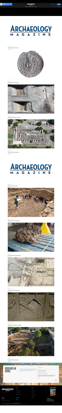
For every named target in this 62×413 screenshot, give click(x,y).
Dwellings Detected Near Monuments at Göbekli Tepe (14, 325)
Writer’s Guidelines (18, 391)
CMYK (59, 403)
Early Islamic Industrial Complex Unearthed (13, 360)
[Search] (1, 6)
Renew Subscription (53, 4)
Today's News (17, 397)
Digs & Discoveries (33, 391)
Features (32, 389)
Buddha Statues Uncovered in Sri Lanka (13, 186)
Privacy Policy (3, 398)
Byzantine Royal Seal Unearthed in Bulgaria (13, 82)
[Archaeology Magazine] (7, 391)
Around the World (33, 394)
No (39, 378)
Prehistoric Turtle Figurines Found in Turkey (13, 47)
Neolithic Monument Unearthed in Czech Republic (14, 117)
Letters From (33, 396)
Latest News (36, 6)
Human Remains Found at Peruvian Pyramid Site (14, 290)
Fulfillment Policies (18, 394)
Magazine (42, 371)
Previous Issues (29, 6)
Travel (17, 399)
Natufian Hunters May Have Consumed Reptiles (14, 220)
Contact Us (3, 397)
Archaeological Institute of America (43, 372)
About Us (17, 389)
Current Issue (26, 6)
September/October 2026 (53, 388)
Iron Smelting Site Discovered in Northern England (14, 255)
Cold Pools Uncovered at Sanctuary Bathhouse (13, 152)
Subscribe (59, 4)
